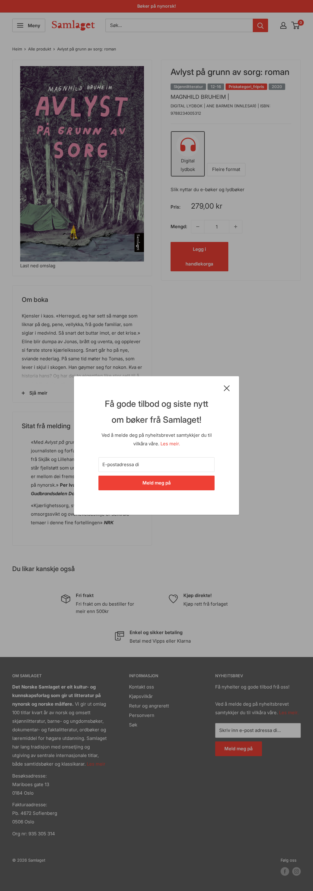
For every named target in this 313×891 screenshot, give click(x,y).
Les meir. (170, 444)
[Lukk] (227, 388)
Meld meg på (156, 483)
